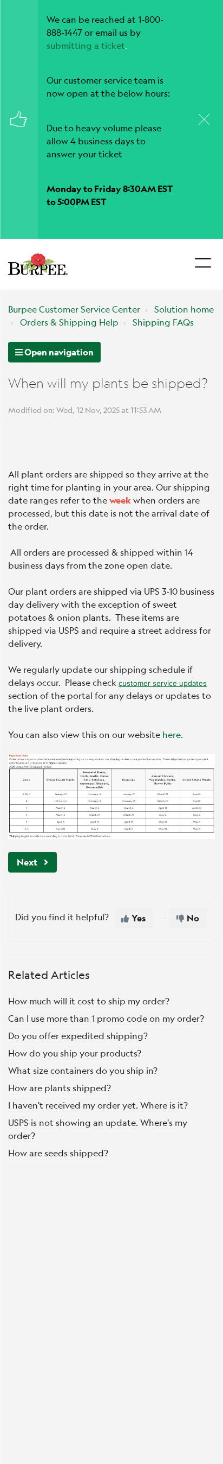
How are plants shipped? (59, 1087)
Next (27, 862)
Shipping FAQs (163, 322)
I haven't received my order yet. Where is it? (98, 1105)
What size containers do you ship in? (83, 1070)
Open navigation (58, 352)
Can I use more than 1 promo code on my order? (106, 1018)
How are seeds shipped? (58, 1153)
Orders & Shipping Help (69, 322)
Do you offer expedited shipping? (78, 1035)
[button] (203, 260)
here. (172, 734)
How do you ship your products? (74, 1053)
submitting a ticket (86, 45)
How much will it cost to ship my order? (88, 1001)
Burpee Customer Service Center (74, 309)
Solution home (184, 309)
